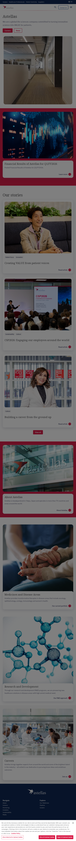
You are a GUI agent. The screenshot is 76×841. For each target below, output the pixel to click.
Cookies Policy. (15, 833)
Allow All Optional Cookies (47, 837)
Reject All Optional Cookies (64, 837)
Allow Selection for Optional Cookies (13, 837)
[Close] (73, 823)
